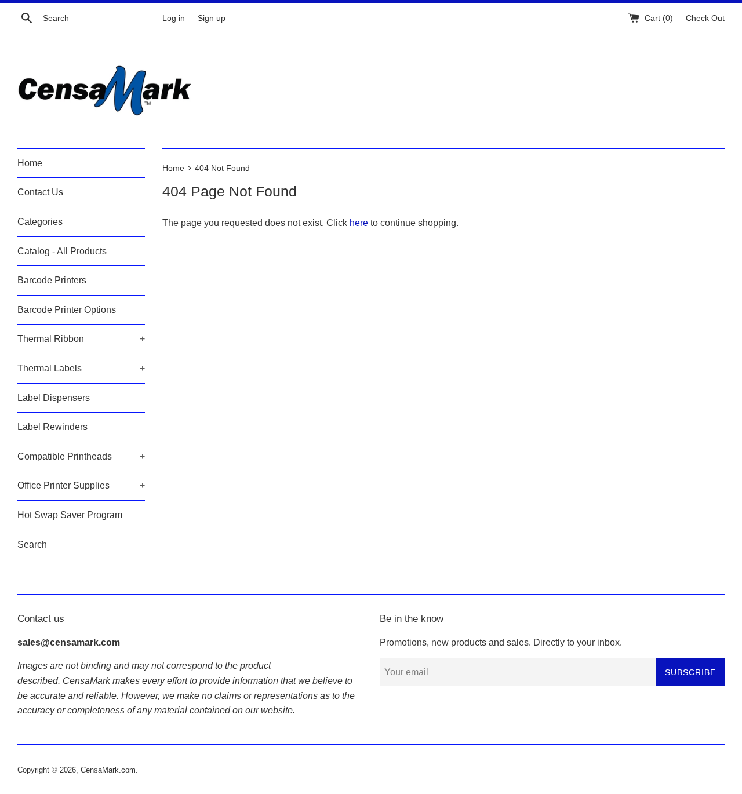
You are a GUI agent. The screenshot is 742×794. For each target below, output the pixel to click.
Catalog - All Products (62, 251)
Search (32, 544)
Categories (40, 222)
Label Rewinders (52, 427)
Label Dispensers (53, 398)
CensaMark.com (108, 770)
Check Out (705, 18)
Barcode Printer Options (66, 310)
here (359, 223)
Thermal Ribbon (81, 339)
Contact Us (40, 192)
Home (29, 163)
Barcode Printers (51, 280)
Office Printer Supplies (81, 485)
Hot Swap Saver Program (69, 515)
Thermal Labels (81, 368)
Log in (173, 18)
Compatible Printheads (81, 456)
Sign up (211, 18)
